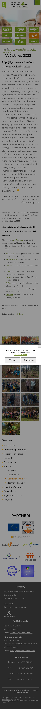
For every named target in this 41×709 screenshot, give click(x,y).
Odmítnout (29, 360)
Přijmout (12, 360)
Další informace (20, 355)
